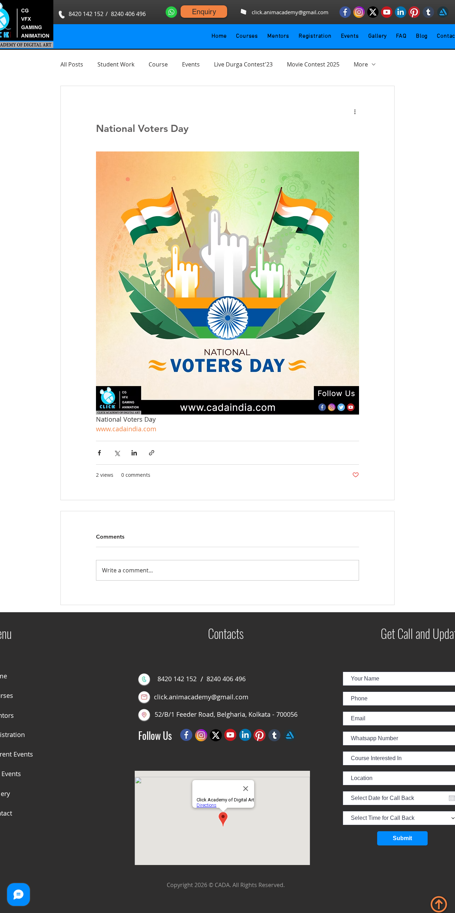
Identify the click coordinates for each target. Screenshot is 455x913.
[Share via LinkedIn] (134, 452)
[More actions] (354, 111)
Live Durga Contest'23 (243, 64)
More (361, 64)
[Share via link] (151, 452)
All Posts (71, 64)
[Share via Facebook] (99, 452)
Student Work (115, 64)
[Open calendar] (452, 798)
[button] (247, 36)
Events (191, 64)
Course (158, 64)
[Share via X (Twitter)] (116, 452)
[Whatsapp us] (171, 12)
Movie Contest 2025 (313, 64)
